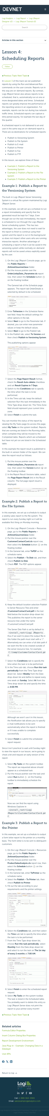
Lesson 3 (8, 81)
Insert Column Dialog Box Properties (19, 1035)
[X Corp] (7, 1061)
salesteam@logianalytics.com (27, 1101)
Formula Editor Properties (14, 1030)
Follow (7, 67)
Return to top (8, 1073)
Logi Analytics (7, 18)
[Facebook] (3, 1061)
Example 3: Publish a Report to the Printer (26, 179)
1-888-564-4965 (27, 1098)
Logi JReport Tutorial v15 (26, 22)
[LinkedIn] (11, 1061)
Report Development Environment (18, 1041)
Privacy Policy (23, 1113)
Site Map (33, 1113)
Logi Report (21, 18)
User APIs (6, 1054)
